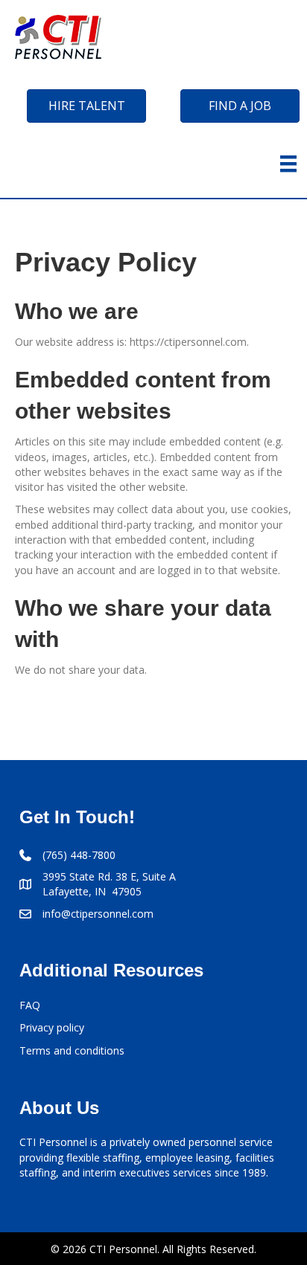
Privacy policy (51, 1027)
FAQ (29, 1005)
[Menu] (288, 163)
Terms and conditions (71, 1050)
